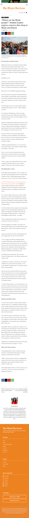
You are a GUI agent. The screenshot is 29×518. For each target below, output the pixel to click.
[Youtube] (26, 13)
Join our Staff (5, 464)
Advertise (5, 462)
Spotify (6, 485)
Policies (4, 466)
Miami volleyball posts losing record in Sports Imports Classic (7, 390)
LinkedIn (6, 484)
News (6, 15)
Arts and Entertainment (7, 444)
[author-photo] (14, 404)
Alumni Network (14, 500)
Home (2, 15)
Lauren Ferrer (5, 30)
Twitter (6, 480)
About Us (5, 452)
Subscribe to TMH (15, 496)
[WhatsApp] (12, 33)
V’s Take (4, 448)
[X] (24, 13)
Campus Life (10, 15)
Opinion (4, 446)
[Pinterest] (9, 33)
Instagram (6, 478)
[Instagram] (22, 13)
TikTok (5, 482)
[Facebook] (20, 13)
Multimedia (5, 450)
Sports (4, 442)
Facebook (6, 476)
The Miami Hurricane (12, 428)
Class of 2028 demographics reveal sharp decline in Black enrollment (21, 390)
